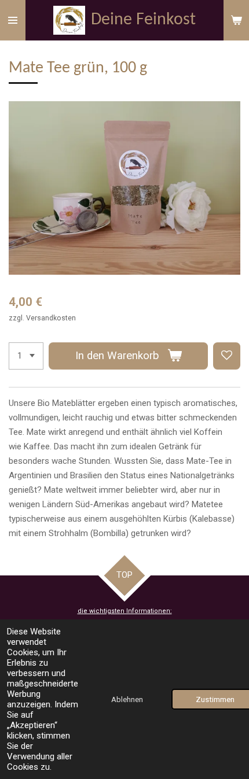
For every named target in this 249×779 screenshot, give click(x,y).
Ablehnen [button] (127, 699)
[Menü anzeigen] (12, 20)
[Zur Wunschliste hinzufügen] (226, 356)
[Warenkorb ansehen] (236, 20)
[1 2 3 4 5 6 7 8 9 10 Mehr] (26, 356)
